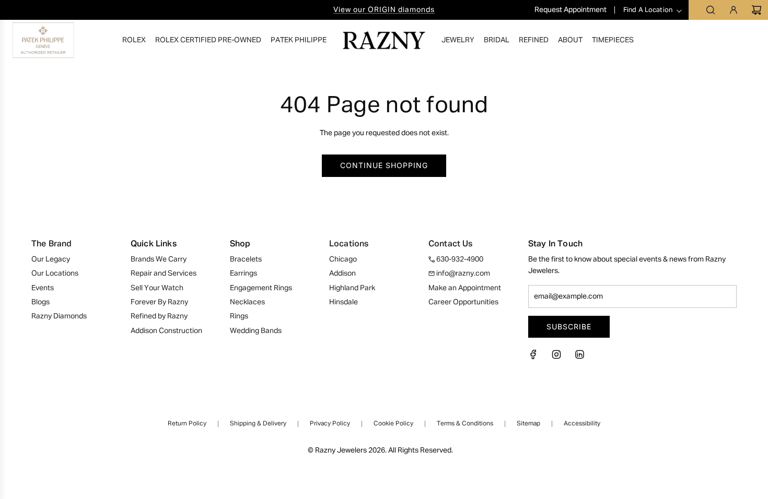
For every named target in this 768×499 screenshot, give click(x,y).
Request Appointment (571, 10)
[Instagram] (556, 357)
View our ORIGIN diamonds (384, 10)
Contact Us (450, 244)
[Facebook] (536, 357)
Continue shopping (384, 165)
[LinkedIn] (579, 357)
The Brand (51, 244)
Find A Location (647, 10)
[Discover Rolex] (719, 40)
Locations (348, 244)
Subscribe (568, 326)
